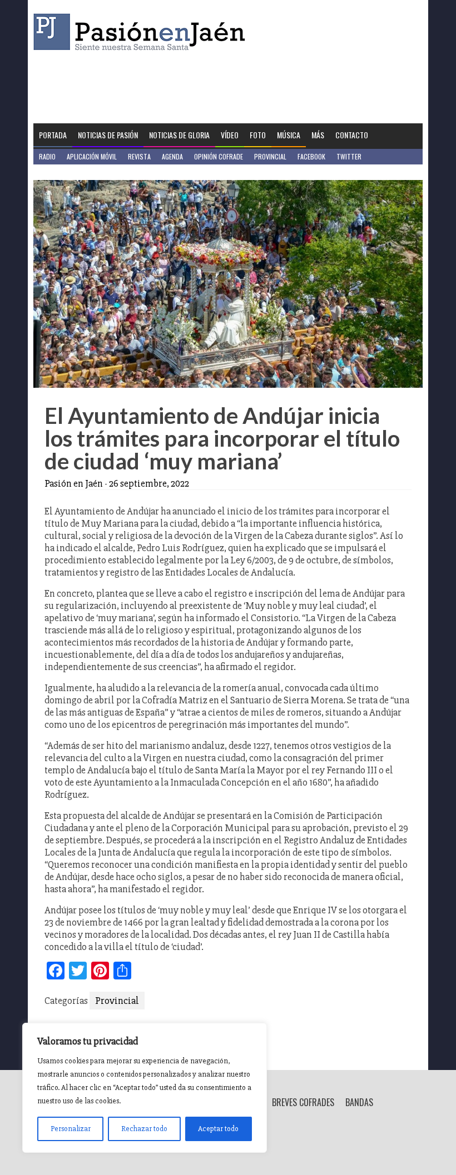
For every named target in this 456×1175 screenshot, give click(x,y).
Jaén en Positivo (63, 172)
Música (288, 135)
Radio (47, 156)
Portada (53, 135)
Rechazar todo (144, 1128)
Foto (258, 135)
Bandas (359, 1102)
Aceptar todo (218, 1128)
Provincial (270, 156)
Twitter (348, 156)
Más (317, 135)
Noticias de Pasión (108, 135)
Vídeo (230, 135)
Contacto (351, 135)
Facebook (311, 156)
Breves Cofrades (303, 1102)
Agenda (172, 156)
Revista (139, 156)
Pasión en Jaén (142, 32)
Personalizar (71, 1128)
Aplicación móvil (92, 156)
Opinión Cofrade (218, 156)
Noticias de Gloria (179, 135)
